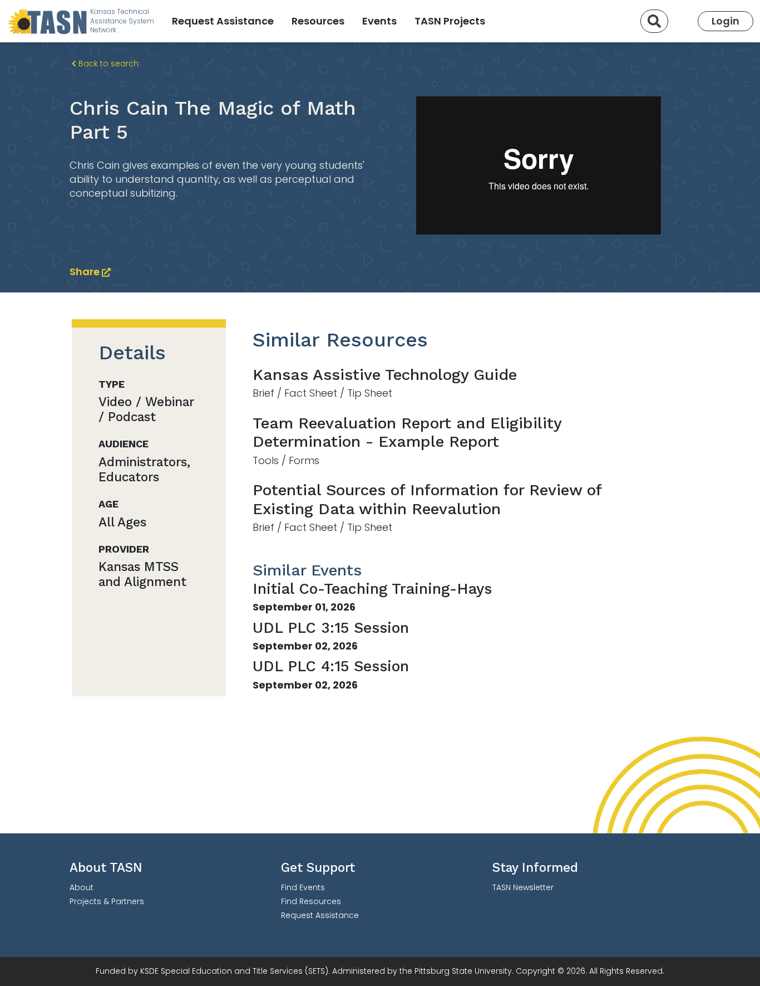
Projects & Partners (107, 901)
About (81, 887)
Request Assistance (223, 21)
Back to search (107, 63)
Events (379, 21)
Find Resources (311, 901)
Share (86, 272)
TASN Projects (449, 21)
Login (725, 21)
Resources (318, 21)
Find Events (303, 887)
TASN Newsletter (523, 887)
